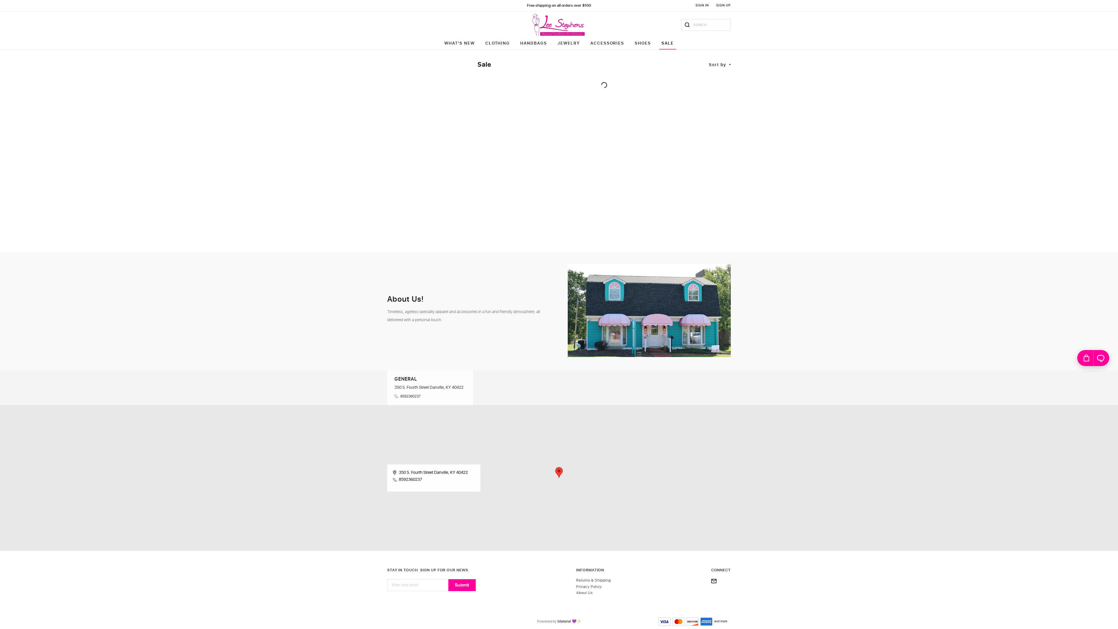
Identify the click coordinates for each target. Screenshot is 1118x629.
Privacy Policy (589, 587)
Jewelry (569, 43)
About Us (584, 593)
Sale (667, 43)
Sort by (717, 65)
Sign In (702, 5)
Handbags (533, 43)
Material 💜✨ (569, 621)
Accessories (607, 43)
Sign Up (723, 5)
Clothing (497, 43)
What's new (459, 43)
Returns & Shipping (593, 580)
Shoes (643, 43)
